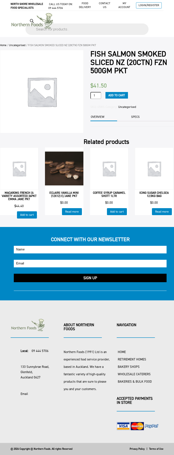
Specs (135, 117)
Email (24, 394)
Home (3, 45)
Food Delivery (85, 5)
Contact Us (104, 5)
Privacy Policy (137, 449)
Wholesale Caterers (134, 374)
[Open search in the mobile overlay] (87, 25)
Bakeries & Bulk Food (135, 381)
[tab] (103, 117)
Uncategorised (17, 45)
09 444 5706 (55, 8)
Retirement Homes (132, 359)
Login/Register (149, 5)
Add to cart (116, 95)
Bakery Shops (129, 367)
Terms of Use (156, 449)
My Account (124, 5)
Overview (97, 117)
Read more (72, 212)
